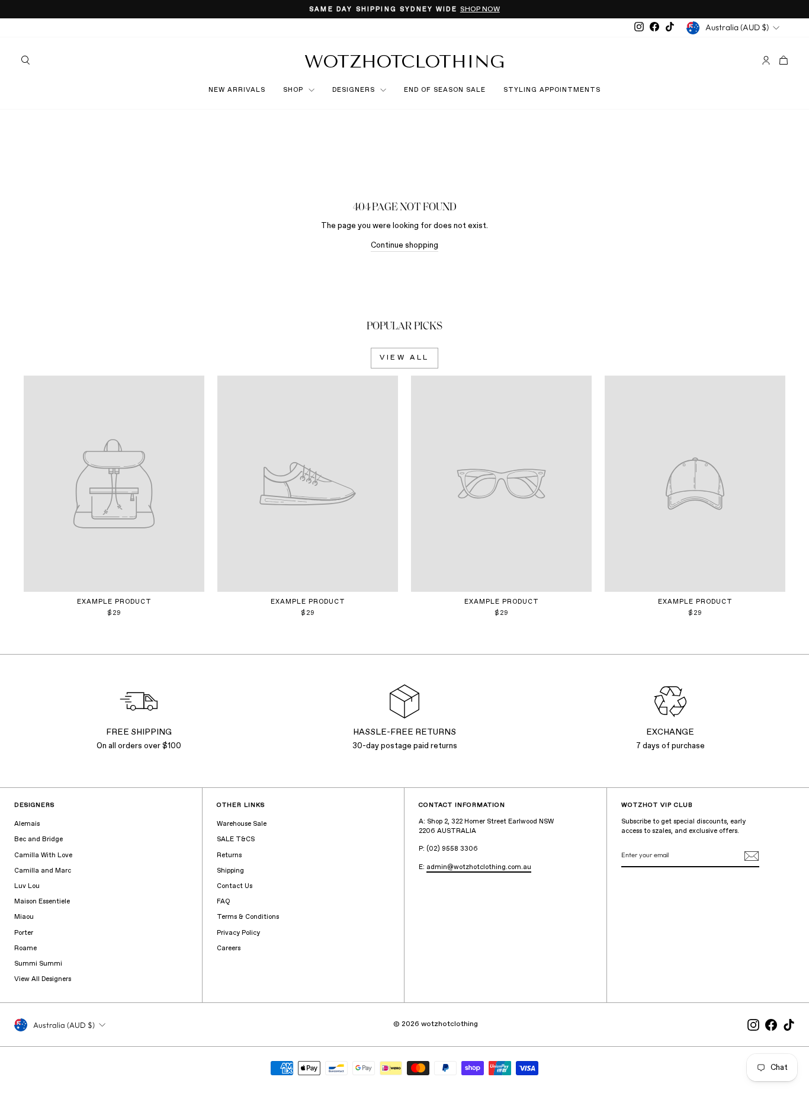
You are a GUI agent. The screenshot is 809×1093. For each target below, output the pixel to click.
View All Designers (42, 979)
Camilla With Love (43, 855)
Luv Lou (27, 886)
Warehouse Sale (242, 824)
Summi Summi (38, 964)
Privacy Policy (238, 933)
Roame (25, 948)
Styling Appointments (552, 90)
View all (404, 358)
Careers (228, 948)
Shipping (230, 871)
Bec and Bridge (38, 839)
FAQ (223, 902)
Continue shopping (404, 246)
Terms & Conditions (248, 917)
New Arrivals (236, 90)
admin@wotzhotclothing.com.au (478, 867)
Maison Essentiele (42, 902)
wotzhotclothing (404, 61)
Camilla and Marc (42, 871)
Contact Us (234, 886)
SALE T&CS (236, 839)
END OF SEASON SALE (445, 90)
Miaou (24, 917)
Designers (354, 90)
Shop (294, 90)
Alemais (27, 824)
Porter (23, 933)
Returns (229, 855)
